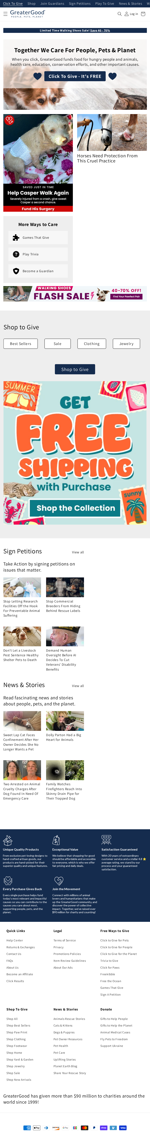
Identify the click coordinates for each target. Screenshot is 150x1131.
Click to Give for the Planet (118, 954)
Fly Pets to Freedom (114, 1039)
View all (78, 552)
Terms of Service (65, 940)
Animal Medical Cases (115, 1032)
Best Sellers (20, 343)
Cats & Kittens (63, 1025)
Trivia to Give (109, 961)
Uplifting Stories (65, 1059)
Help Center (14, 940)
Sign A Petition (110, 994)
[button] (5, 14)
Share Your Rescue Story (70, 1073)
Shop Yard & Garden (19, 1059)
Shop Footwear (16, 1046)
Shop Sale (13, 1073)
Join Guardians (52, 4)
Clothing (92, 343)
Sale (57, 343)
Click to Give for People (116, 947)
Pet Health (61, 1046)
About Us (12, 967)
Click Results (15, 981)
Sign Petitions (80, 4)
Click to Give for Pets (114, 940)
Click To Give (13, 4)
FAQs (9, 961)
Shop (32, 4)
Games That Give (111, 988)
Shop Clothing (16, 1039)
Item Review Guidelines (70, 961)
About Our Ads (63, 967)
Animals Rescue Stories (69, 1019)
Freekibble (107, 974)
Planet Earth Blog (65, 1066)
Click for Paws (109, 967)
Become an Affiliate (19, 974)
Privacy (59, 947)
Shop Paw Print (16, 1032)
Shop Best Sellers (18, 1025)
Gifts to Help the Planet (116, 1025)
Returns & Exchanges (20, 947)
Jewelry (126, 343)
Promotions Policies (67, 954)
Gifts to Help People (114, 1019)
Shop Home (14, 1052)
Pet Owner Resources (68, 1039)
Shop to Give (75, 369)
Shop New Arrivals (18, 1079)
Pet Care (59, 1052)
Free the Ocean (110, 981)
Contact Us (13, 954)
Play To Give (104, 4)
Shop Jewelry (15, 1066)
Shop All (12, 1019)
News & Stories (130, 4)
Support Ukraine (111, 1046)
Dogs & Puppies (64, 1032)
